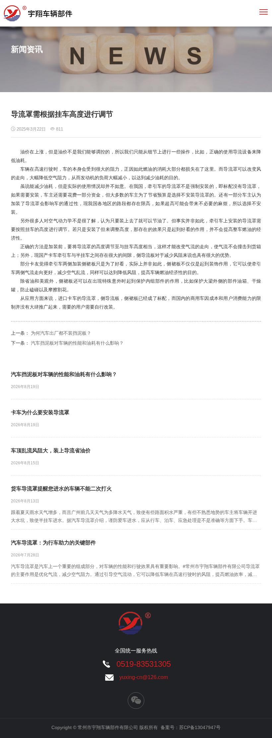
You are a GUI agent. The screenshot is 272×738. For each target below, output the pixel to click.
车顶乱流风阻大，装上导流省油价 (51, 450)
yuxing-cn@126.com (143, 677)
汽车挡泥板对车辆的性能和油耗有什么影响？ (77, 343)
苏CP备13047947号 (200, 727)
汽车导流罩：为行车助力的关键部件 (53, 542)
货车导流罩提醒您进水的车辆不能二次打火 (61, 488)
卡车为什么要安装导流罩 (40, 412)
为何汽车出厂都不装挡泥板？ (61, 333)
